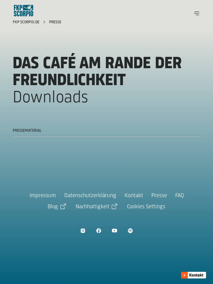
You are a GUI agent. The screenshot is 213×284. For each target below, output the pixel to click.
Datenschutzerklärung (90, 196)
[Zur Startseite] (23, 10)
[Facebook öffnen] (98, 230)
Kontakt (134, 196)
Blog (53, 207)
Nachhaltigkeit (93, 207)
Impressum (42, 196)
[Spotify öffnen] (130, 230)
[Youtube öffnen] (114, 230)
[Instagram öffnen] (83, 230)
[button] (196, 13)
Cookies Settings (146, 207)
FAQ (179, 196)
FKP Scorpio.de (26, 22)
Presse (55, 22)
